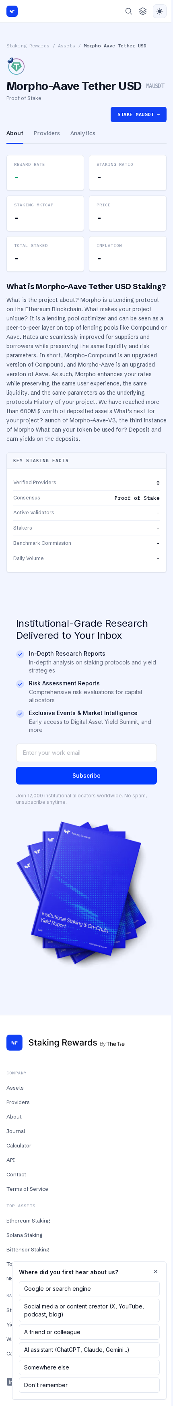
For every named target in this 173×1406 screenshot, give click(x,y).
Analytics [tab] (82, 133)
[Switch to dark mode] (160, 11)
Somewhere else (46, 1367)
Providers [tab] (47, 133)
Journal (15, 1131)
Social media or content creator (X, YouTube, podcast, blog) (84, 1310)
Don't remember (46, 1385)
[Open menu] (143, 11)
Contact (16, 1174)
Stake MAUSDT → (138, 114)
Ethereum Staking (28, 1220)
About (14, 1116)
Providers (18, 1102)
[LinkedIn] (11, 1382)
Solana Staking (24, 1235)
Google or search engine (57, 1288)
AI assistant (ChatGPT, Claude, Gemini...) (77, 1349)
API (10, 1160)
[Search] (129, 11)
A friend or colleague (52, 1332)
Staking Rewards (27, 46)
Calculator (18, 1145)
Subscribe (86, 775)
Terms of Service (27, 1189)
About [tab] (14, 133)
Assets (66, 46)
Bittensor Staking (27, 1249)
